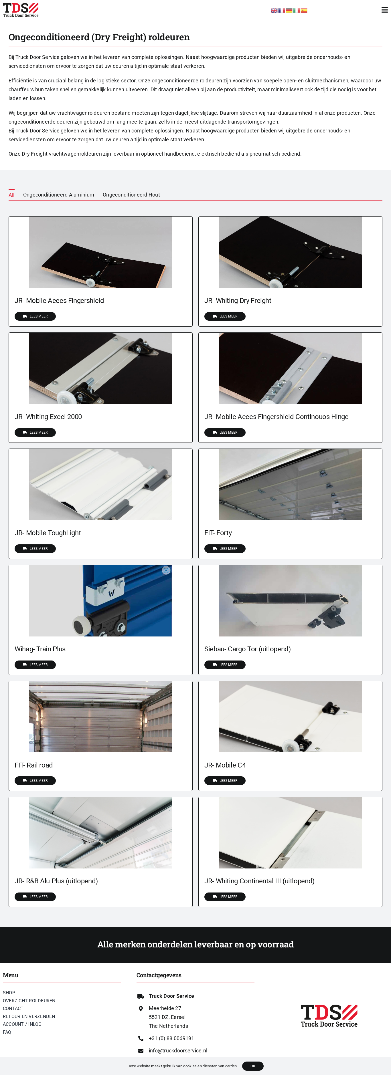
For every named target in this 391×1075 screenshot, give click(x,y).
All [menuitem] (12, 195)
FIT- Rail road (34, 765)
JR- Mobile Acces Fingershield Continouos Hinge (276, 417)
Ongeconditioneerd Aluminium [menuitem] (58, 195)
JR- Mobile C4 (225, 765)
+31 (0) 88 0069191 (171, 1038)
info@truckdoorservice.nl (178, 1051)
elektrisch (208, 154)
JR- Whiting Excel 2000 (48, 417)
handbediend (179, 154)
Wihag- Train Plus (40, 649)
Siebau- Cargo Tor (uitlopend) (247, 649)
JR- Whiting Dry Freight (237, 301)
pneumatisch (265, 154)
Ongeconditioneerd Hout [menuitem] (131, 195)
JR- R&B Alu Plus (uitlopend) (56, 881)
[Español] (304, 10)
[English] (274, 10)
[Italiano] (297, 10)
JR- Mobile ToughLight (48, 533)
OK (252, 1066)
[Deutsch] (289, 10)
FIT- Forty (218, 533)
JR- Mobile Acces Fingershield (59, 301)
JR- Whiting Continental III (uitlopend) (259, 881)
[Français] (282, 10)
